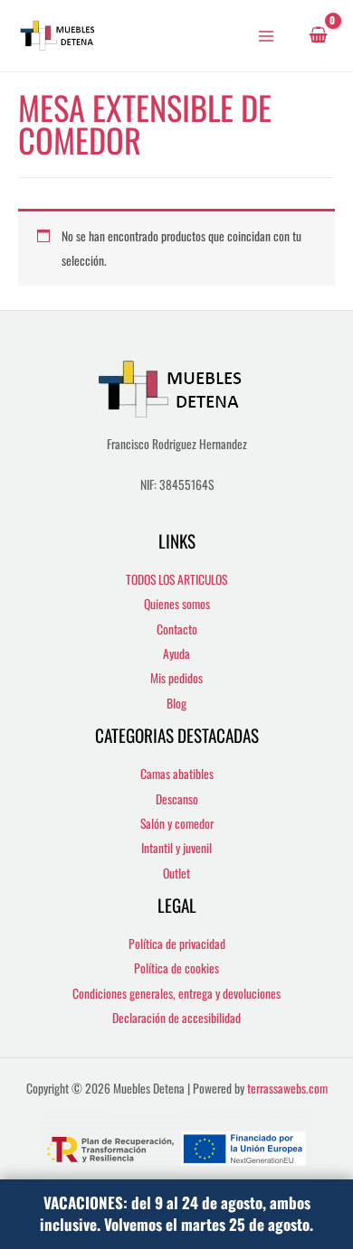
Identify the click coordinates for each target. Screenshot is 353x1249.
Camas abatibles (177, 774)
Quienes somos (177, 604)
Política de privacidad (177, 943)
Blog (176, 703)
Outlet (176, 873)
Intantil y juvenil (176, 848)
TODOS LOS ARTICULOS (176, 579)
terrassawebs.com (287, 1088)
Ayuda (176, 653)
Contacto (177, 629)
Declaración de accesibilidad (176, 1018)
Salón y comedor (177, 823)
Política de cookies (176, 968)
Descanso (177, 799)
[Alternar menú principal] (266, 35)
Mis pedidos (176, 678)
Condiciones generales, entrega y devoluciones (176, 993)
